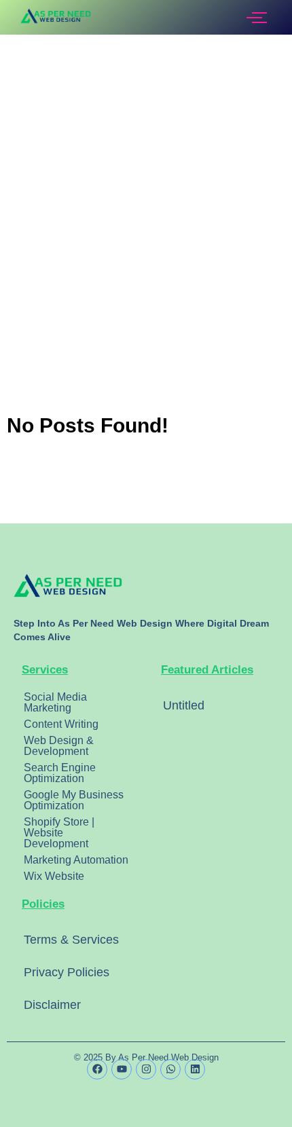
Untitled (183, 705)
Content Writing (61, 724)
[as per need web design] (68, 585)
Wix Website (54, 876)
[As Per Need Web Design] (55, 16)
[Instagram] (146, 1069)
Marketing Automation (76, 860)
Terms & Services (71, 939)
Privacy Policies (66, 972)
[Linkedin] (195, 1069)
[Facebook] (97, 1069)
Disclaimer (52, 1005)
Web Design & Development (59, 746)
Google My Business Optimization (74, 800)
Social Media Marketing (55, 702)
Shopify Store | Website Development (59, 832)
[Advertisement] (146, 187)
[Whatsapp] (170, 1069)
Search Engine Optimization (60, 773)
